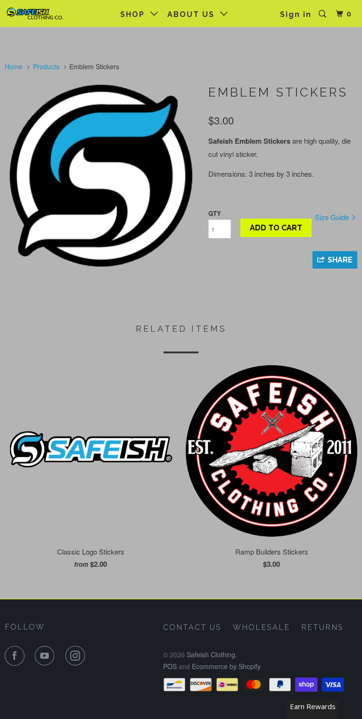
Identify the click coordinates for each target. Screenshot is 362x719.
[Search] (323, 14)
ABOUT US (193, 14)
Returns (322, 627)
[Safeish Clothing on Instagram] (77, 656)
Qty (214, 213)
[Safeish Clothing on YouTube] (46, 656)
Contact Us (192, 627)
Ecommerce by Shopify (226, 666)
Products (46, 66)
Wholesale (261, 627)
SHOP (135, 14)
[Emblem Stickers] (102, 177)
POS (170, 666)
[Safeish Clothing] (34, 13)
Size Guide (333, 217)
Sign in (296, 14)
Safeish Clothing (211, 654)
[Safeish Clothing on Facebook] (16, 656)
